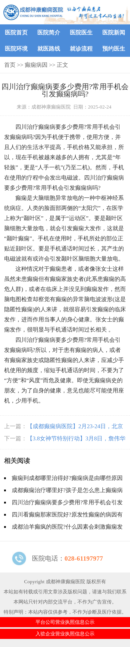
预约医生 (113, 48)
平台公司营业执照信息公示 (65, 622)
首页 (10, 65)
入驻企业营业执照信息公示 (65, 634)
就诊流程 (81, 48)
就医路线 (48, 48)
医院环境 (16, 48)
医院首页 (16, 32)
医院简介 (48, 32)
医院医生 (81, 32)
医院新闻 (113, 32)
